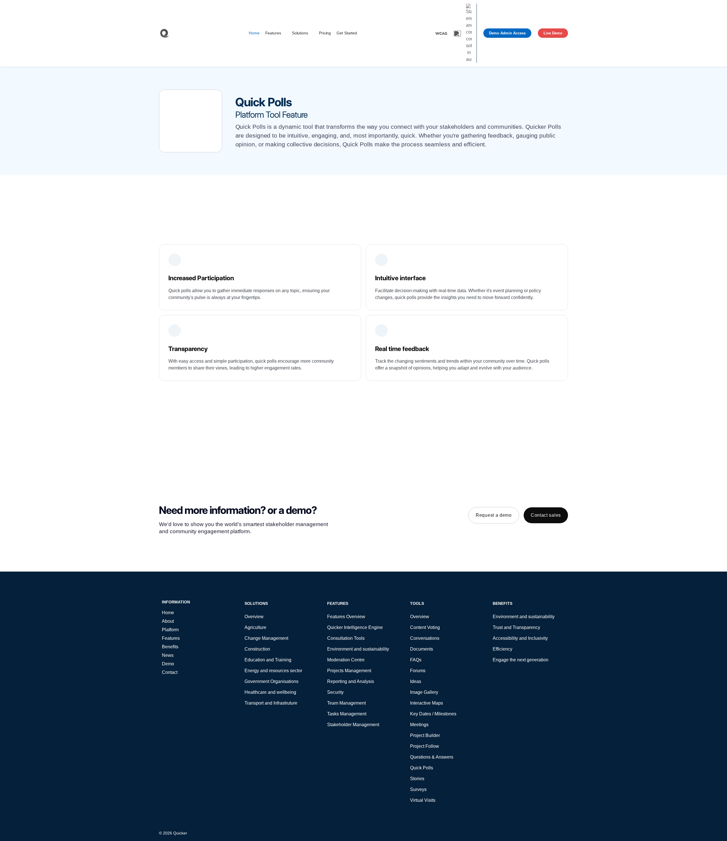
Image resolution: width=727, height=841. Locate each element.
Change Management (266, 638)
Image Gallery (424, 692)
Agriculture (255, 627)
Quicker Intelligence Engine (355, 627)
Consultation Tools (346, 638)
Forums (417, 670)
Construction (257, 649)
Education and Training (268, 659)
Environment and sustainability (358, 649)
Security (335, 692)
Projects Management (349, 670)
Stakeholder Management (353, 724)
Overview (254, 616)
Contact (169, 672)
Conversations (424, 638)
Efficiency (502, 649)
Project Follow (424, 746)
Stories (417, 778)
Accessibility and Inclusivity (520, 638)
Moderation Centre (346, 659)
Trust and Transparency (516, 627)
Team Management (346, 703)
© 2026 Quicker (173, 833)
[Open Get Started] (360, 33)
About (168, 621)
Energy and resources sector (273, 670)
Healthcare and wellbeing (270, 692)
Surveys (418, 789)
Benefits (170, 646)
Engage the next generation (520, 659)
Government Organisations (271, 681)
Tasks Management (346, 713)
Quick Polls (421, 767)
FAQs (415, 659)
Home (168, 612)
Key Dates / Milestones (433, 713)
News (168, 655)
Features (171, 638)
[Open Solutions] (311, 33)
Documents (421, 649)
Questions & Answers (431, 757)
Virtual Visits (422, 800)
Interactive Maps (426, 703)
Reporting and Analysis (350, 681)
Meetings (419, 724)
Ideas (415, 681)
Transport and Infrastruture (271, 703)
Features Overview (346, 616)
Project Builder (425, 735)
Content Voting (425, 627)
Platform (170, 629)
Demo (168, 663)
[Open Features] (284, 33)
